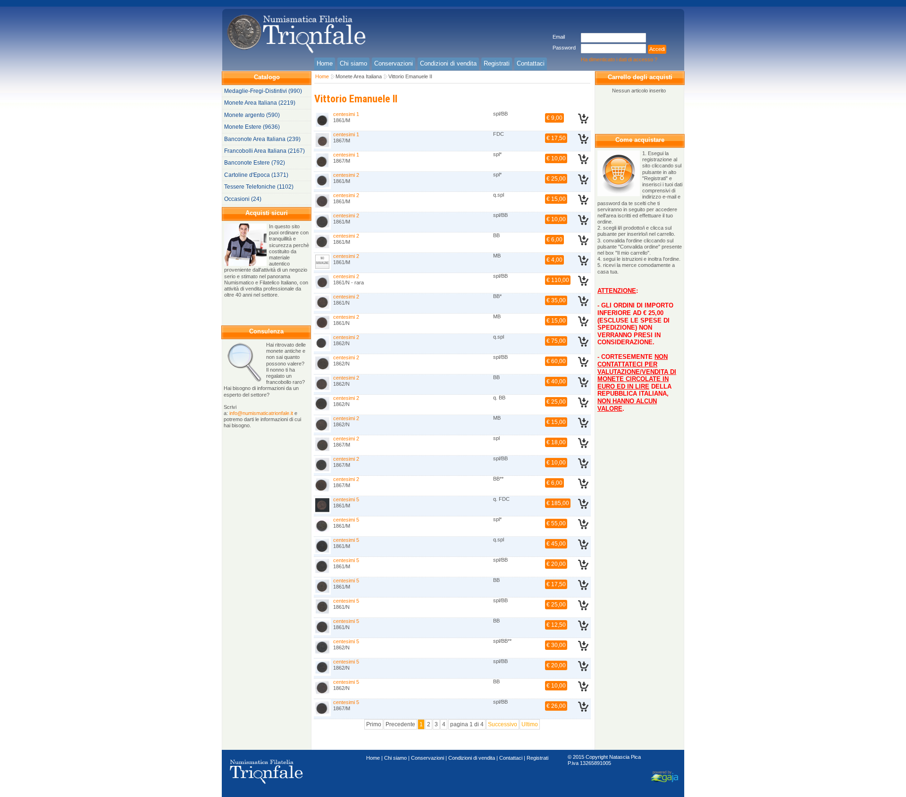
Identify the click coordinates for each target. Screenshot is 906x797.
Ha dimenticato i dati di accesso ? (619, 59)
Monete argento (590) (252, 115)
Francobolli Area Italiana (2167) (264, 151)
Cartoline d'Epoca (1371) (256, 175)
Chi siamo (395, 758)
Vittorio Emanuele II (410, 76)
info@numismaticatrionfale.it (261, 413)
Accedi (657, 49)
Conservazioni (427, 758)
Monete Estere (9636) (252, 127)
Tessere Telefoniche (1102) (259, 186)
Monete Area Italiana (359, 76)
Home (322, 76)
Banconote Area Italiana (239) (262, 139)
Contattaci (510, 758)
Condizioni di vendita (471, 758)
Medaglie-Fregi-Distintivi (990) (263, 91)
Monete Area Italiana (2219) (259, 103)
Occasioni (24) (242, 199)
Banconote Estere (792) (254, 162)
